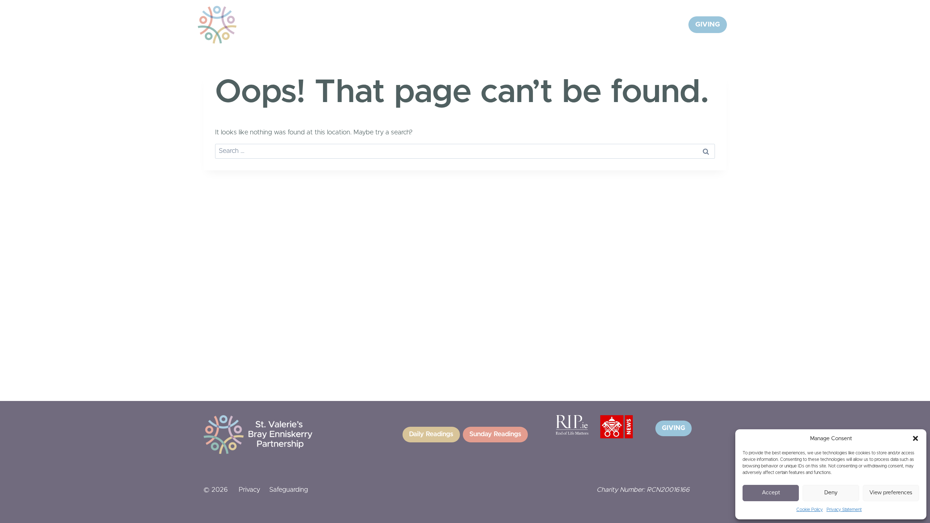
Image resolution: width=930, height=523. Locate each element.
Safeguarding (288, 490)
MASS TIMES (639, 24)
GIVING (707, 24)
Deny (831, 492)
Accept (771, 492)
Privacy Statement (844, 509)
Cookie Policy (809, 509)
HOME (431, 24)
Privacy (249, 490)
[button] (915, 438)
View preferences (890, 492)
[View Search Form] (673, 24)
